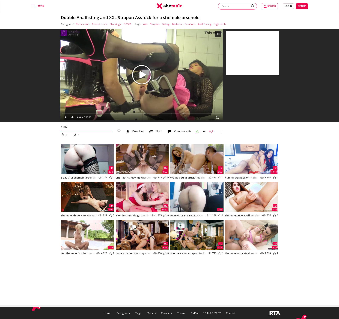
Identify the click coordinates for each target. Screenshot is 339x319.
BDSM (127, 24)
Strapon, (155, 24)
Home (107, 313)
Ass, (145, 24)
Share (159, 131)
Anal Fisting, (205, 24)
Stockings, (115, 24)
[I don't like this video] (212, 131)
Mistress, (177, 24)
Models (151, 313)
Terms (181, 313)
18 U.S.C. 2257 (212, 313)
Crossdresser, (100, 24)
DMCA (194, 313)
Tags (138, 313)
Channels (166, 313)
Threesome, (83, 24)
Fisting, (166, 24)
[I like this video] (197, 131)
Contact (230, 313)
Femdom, (190, 24)
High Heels (220, 24)
